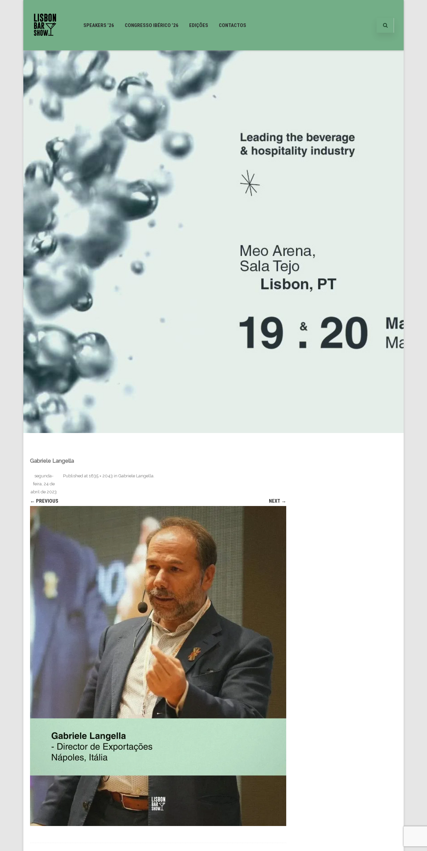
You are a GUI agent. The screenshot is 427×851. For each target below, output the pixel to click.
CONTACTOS (232, 25)
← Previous (44, 501)
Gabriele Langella (135, 475)
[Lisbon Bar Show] (45, 48)
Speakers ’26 (98, 25)
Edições (198, 25)
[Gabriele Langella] (158, 666)
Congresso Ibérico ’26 (151, 25)
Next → (277, 501)
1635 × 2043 (101, 475)
